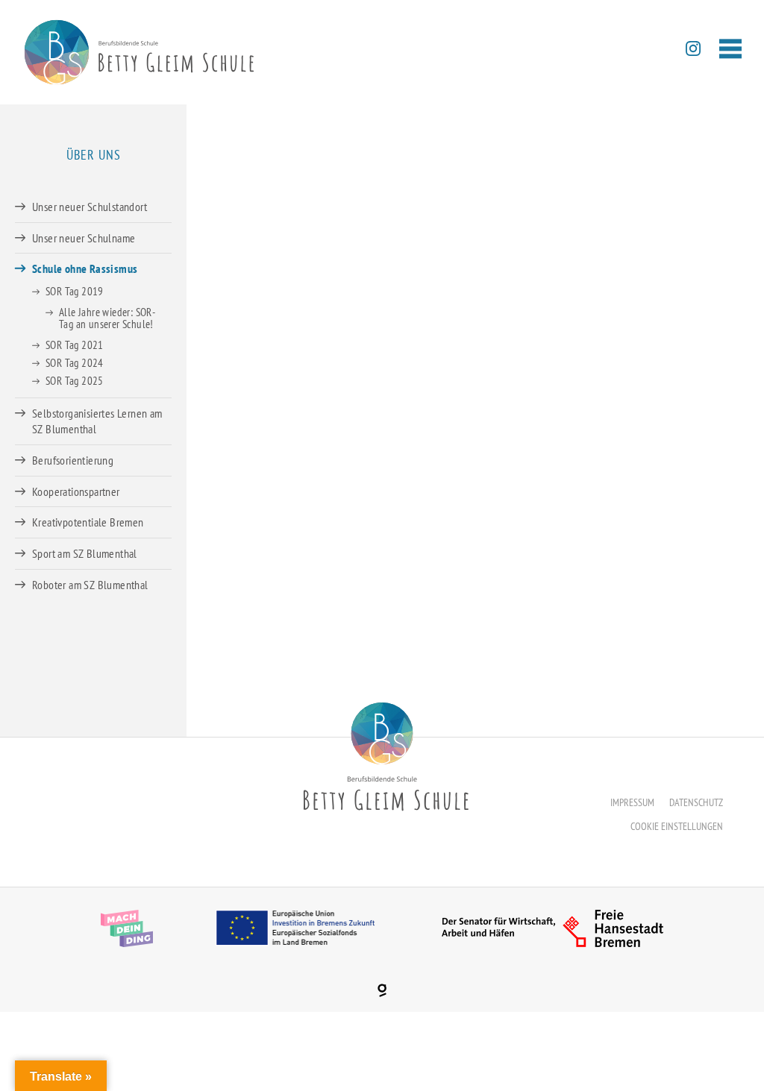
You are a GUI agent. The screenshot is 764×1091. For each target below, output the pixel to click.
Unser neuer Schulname (83, 237)
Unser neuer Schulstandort (89, 206)
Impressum (632, 802)
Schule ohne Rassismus (84, 268)
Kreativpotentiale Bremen (88, 522)
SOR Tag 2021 (75, 345)
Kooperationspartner (76, 491)
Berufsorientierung (72, 460)
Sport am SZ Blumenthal (84, 553)
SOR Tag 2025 (75, 381)
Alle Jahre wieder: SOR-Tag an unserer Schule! (107, 318)
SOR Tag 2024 (75, 363)
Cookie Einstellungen (676, 826)
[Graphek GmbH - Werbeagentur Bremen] (382, 990)
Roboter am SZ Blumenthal (90, 584)
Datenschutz (696, 802)
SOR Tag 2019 (75, 291)
